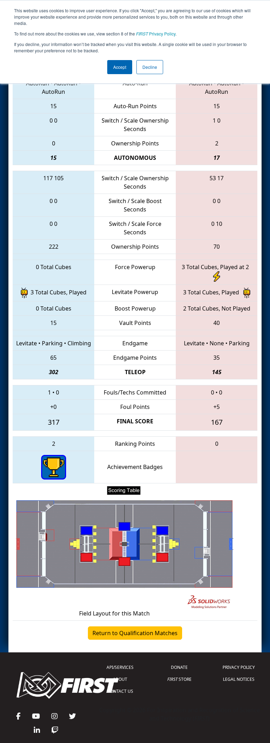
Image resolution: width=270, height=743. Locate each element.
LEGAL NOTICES (239, 679)
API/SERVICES (120, 667)
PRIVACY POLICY (239, 667)
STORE (179, 679)
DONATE (179, 667)
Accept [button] (119, 67)
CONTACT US (120, 691)
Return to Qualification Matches (135, 633)
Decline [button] (149, 67)
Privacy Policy (155, 34)
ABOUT (120, 679)
